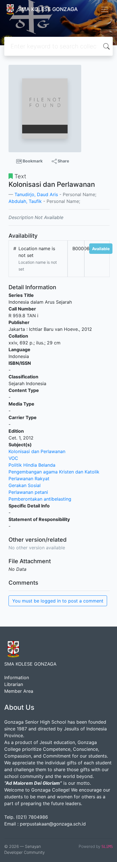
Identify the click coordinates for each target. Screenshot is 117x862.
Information (16, 677)
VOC (13, 458)
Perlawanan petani (28, 492)
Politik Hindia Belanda (32, 465)
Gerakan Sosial (25, 485)
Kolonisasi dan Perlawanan (37, 451)
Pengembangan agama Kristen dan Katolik (54, 472)
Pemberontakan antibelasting (40, 499)
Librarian (13, 684)
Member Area (18, 691)
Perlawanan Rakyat (29, 478)
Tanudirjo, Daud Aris (36, 194)
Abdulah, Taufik (25, 201)
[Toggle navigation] (104, 9)
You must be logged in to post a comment (57, 601)
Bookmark (32, 160)
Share (63, 160)
